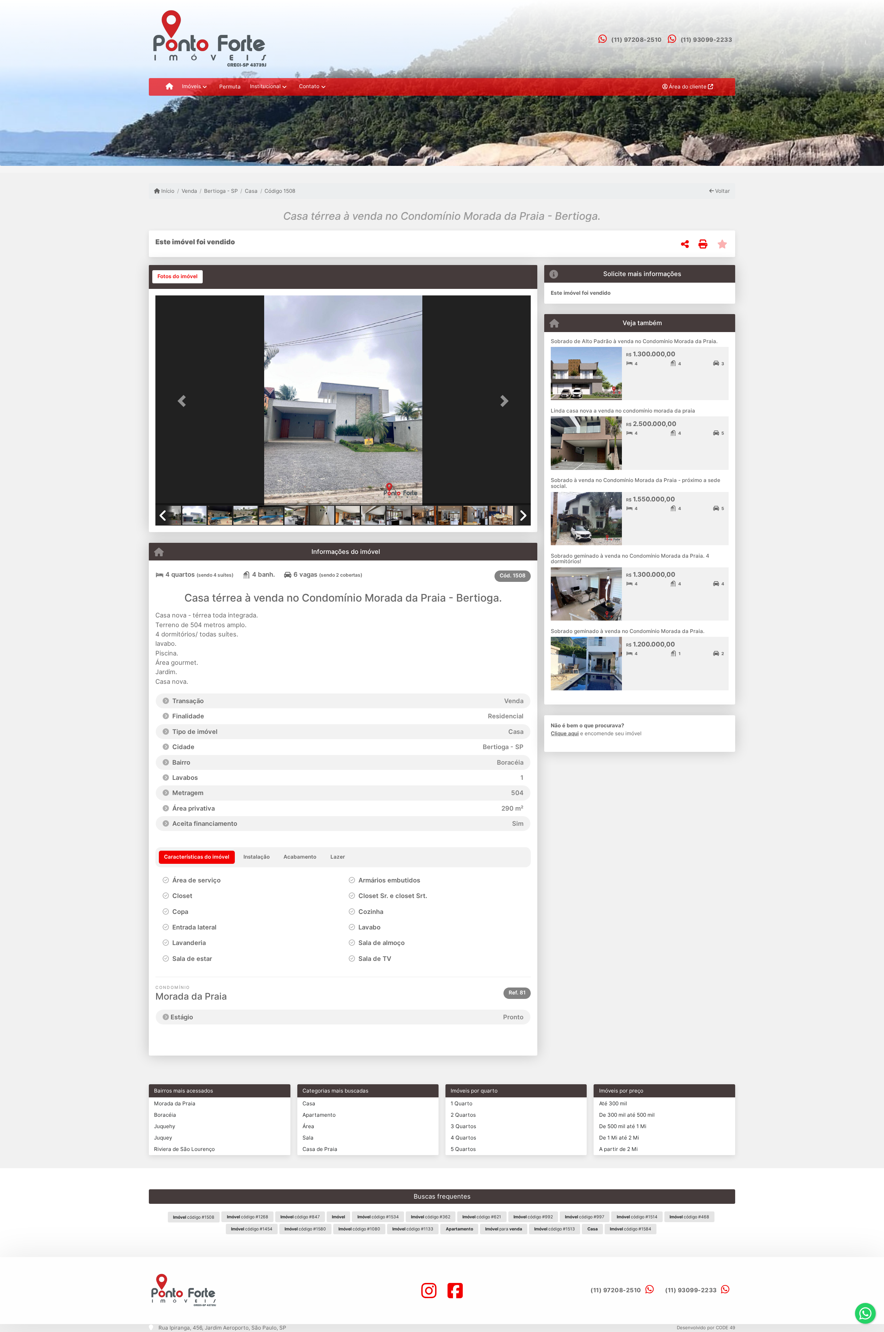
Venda (189, 191)
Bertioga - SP (221, 191)
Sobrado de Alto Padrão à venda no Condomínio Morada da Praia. (634, 341)
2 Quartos (463, 1115)
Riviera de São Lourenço (184, 1149)
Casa (251, 191)
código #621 (481, 1216)
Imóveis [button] (191, 86)
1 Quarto (461, 1103)
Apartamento (319, 1115)
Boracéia (165, 1115)
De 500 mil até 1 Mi (622, 1126)
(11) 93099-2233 (706, 39)
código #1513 (554, 1228)
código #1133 (412, 1228)
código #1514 (637, 1216)
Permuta (230, 86)
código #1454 (251, 1228)
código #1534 (378, 1216)
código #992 (533, 1216)
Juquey (163, 1137)
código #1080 (359, 1228)
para (503, 1228)
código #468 (689, 1216)
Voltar (722, 191)
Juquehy (164, 1126)
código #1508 (193, 1217)
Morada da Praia (174, 1103)
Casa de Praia (319, 1149)
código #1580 (305, 1228)
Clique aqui (565, 733)
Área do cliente (687, 86)
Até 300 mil (613, 1103)
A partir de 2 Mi (618, 1149)
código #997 (584, 1216)
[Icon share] (429, 1290)
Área (308, 1126)
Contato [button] (309, 86)
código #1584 (630, 1228)
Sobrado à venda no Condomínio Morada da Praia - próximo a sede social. (635, 483)
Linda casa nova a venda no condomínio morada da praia (623, 410)
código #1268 (247, 1216)
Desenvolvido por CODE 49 (706, 1327)
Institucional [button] (265, 86)
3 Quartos (463, 1126)
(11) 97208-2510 (636, 39)
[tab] (177, 276)
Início (167, 191)
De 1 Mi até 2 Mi (619, 1137)
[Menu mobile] (169, 87)
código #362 (430, 1216)
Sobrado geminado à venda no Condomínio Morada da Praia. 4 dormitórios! (630, 558)
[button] (183, 401)
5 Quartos (463, 1149)
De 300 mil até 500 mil (627, 1115)
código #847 (300, 1216)
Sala (308, 1137)
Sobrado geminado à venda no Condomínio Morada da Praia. (627, 631)
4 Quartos (463, 1137)
